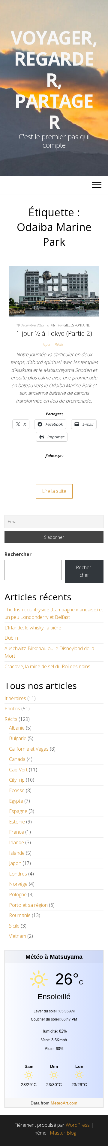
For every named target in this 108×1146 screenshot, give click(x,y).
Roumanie (20, 915)
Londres (18, 873)
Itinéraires (15, 698)
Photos (12, 708)
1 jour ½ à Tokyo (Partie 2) (54, 333)
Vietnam (17, 936)
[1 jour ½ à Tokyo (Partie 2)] (54, 290)
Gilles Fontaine (77, 325)
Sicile (14, 925)
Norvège (18, 884)
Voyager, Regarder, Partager (54, 79)
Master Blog (63, 1132)
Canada (17, 759)
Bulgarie (17, 738)
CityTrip (17, 780)
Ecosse (17, 790)
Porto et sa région (28, 905)
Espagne (18, 811)
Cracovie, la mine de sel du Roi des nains (47, 666)
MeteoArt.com (64, 1103)
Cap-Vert (18, 769)
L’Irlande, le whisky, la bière (32, 627)
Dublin (11, 638)
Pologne (18, 894)
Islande (17, 853)
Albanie (17, 727)
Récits (59, 344)
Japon (47, 344)
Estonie (17, 821)
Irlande (16, 842)
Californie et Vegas (29, 749)
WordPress (78, 1125)
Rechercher (18, 554)
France (16, 832)
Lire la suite (54, 491)
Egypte (16, 801)
